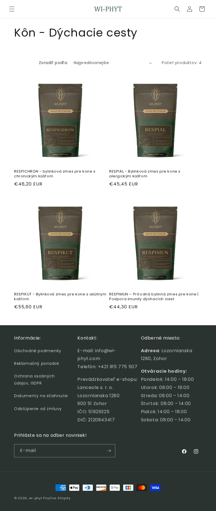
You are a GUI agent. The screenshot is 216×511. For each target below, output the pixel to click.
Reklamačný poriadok (36, 363)
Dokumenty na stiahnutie (41, 396)
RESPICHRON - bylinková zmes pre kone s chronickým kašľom (55, 174)
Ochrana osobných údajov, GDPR (34, 379)
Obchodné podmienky (37, 351)
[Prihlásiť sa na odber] (109, 450)
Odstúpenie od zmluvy (38, 408)
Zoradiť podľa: (53, 62)
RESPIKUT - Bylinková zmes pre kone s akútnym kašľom (60, 297)
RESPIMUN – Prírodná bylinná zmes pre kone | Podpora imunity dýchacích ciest (154, 297)
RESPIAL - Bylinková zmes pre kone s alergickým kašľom (145, 174)
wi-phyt (35, 498)
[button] (12, 9)
